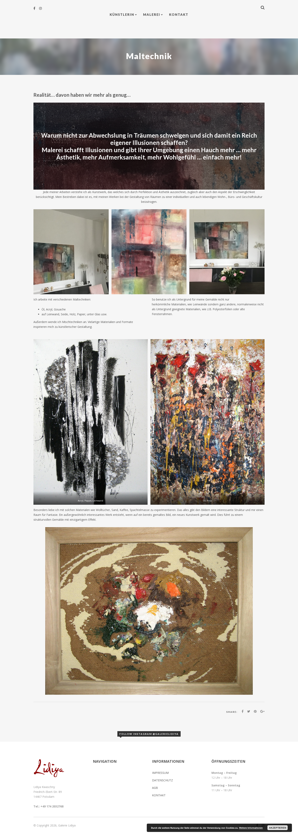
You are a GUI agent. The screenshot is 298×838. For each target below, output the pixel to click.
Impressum (160, 773)
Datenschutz (162, 780)
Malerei (151, 14)
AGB (155, 788)
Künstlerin (122, 14)
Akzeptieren (277, 828)
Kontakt (178, 14)
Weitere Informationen (251, 827)
